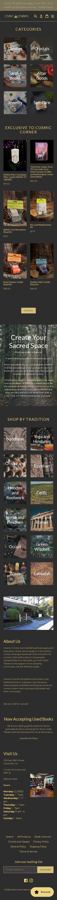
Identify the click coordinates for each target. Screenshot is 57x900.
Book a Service (43, 836)
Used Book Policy (28, 738)
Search (10, 836)
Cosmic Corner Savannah (21, 890)
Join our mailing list (28, 862)
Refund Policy (18, 846)
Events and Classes (19, 841)
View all (28, 310)
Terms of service (28, 851)
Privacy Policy (41, 841)
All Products (24, 836)
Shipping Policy (38, 846)
